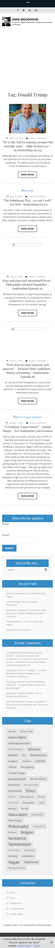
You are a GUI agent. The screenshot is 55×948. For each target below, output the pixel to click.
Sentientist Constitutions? (18, 629)
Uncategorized (17, 908)
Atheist (13, 755)
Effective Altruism (38, 779)
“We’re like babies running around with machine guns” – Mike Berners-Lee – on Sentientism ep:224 (27, 146)
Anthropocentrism (19, 743)
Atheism (34, 749)
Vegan (14, 862)
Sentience (17, 838)
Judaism (42, 803)
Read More (27, 174)
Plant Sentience (39, 826)
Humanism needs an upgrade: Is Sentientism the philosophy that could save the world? (27, 704)
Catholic (40, 761)
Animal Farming (26, 731)
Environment (14, 784)
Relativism (12, 832)
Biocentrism (38, 755)
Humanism (28, 802)
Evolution (11, 797)
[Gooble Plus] (36, 10)
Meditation (12, 809)
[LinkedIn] (30, 10)
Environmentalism (31, 785)
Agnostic (12, 731)
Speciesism (29, 850)
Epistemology (14, 790)
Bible (24, 755)
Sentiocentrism (14, 850)
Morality (24, 808)
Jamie (9, 693)
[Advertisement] (27, 60)
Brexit (13, 892)
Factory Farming (26, 796)
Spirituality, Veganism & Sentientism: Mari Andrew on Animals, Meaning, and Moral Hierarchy (26, 613)
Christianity (27, 767)
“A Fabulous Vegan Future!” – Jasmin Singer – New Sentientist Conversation (27, 429)
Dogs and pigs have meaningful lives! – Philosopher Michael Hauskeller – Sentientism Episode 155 (27, 284)
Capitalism (26, 761)
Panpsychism (37, 814)
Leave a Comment (37, 138)
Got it (37, 945)
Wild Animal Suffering (16, 868)
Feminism (41, 797)
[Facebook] (17, 10)
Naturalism (17, 814)
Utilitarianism (28, 856)
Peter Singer (15, 820)
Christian (12, 767)
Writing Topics (17, 914)
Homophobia (13, 803)
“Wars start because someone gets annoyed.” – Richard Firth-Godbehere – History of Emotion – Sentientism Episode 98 (27, 371)
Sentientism (19, 844)
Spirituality (12, 856)
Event (12, 897)
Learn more (24, 945)
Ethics (31, 790)
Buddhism (13, 761)
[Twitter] (23, 10)
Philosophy (18, 826)
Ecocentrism (17, 779)
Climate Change (16, 773)
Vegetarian (31, 862)
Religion (27, 832)
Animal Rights (17, 737)
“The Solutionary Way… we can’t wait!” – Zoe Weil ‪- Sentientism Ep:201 (27, 202)
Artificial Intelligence (16, 749)
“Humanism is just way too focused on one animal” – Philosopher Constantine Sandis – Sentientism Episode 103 (27, 661)
